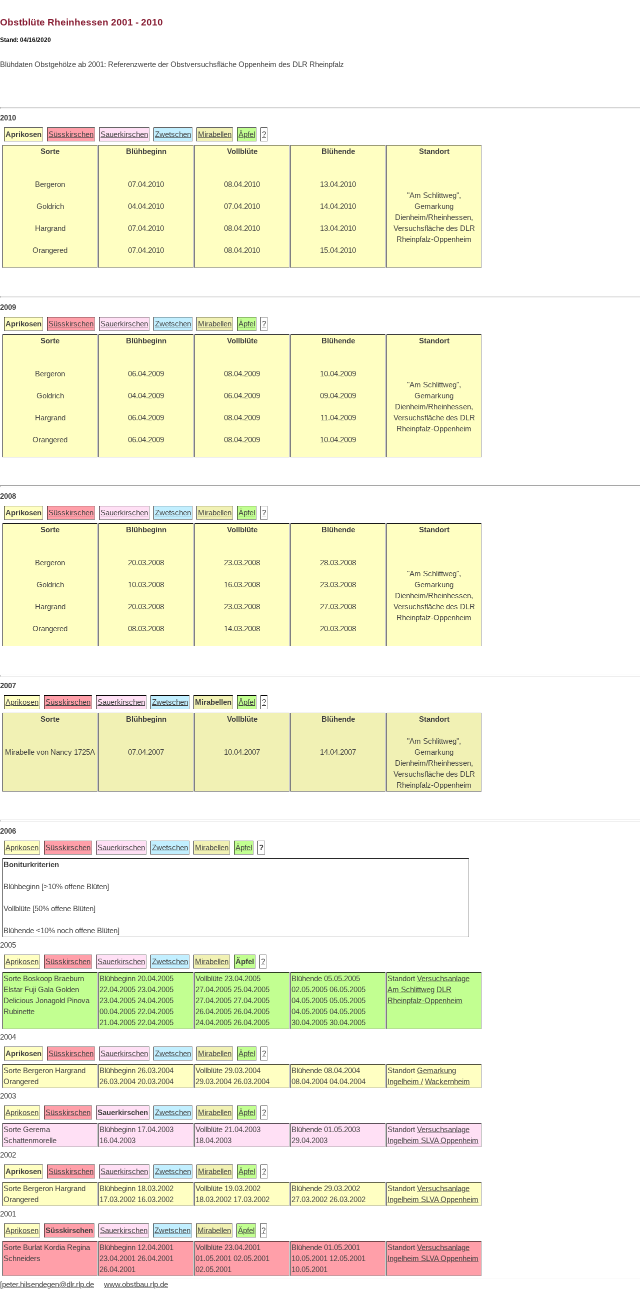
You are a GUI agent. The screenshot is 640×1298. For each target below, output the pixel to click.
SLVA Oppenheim (449, 1141)
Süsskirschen (71, 134)
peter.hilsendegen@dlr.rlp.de (48, 1285)
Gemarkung (436, 1071)
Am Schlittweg (411, 990)
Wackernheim (447, 1082)
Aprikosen (22, 702)
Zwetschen (173, 134)
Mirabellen (215, 134)
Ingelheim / (405, 1082)
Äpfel (246, 134)
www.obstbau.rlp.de (136, 1285)
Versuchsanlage (443, 979)
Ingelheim (404, 1141)
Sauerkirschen (124, 134)
